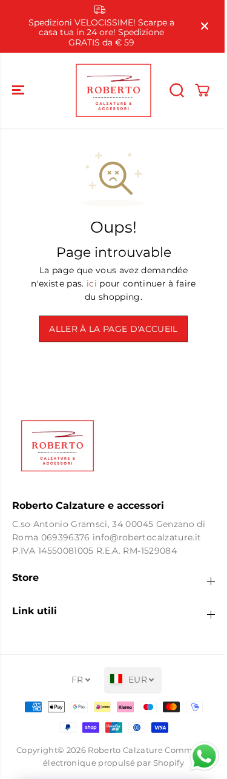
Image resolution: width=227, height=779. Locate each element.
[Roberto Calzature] (113, 90)
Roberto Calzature (125, 750)
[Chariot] (202, 90)
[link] (113, 445)
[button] (19, 90)
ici (92, 283)
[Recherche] (176, 90)
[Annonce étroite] (204, 26)
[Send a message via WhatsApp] (198, 756)
